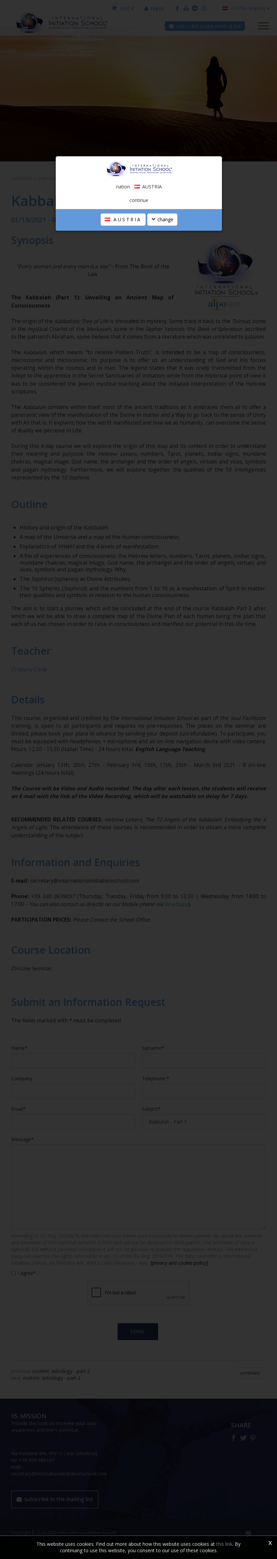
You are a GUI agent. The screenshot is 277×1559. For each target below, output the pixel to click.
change (164, 219)
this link (224, 1544)
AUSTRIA (126, 219)
